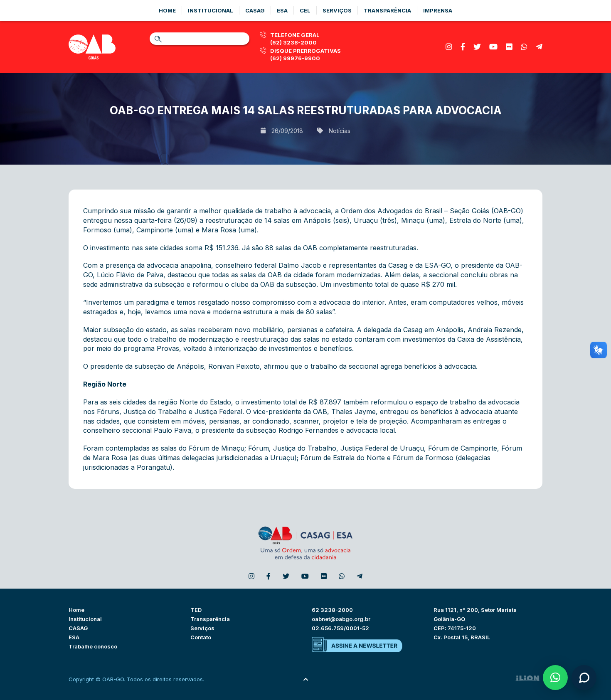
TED (196, 609)
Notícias (339, 130)
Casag (255, 10)
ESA (74, 637)
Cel (305, 10)
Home (167, 10)
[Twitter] (477, 46)
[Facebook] (463, 46)
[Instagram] (449, 46)
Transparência (387, 10)
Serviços (337, 10)
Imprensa (437, 10)
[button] (555, 677)
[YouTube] (493, 46)
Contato (200, 637)
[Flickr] (509, 46)
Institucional (210, 10)
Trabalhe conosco (93, 646)
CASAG (78, 628)
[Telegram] (539, 46)
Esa (282, 10)
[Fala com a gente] (584, 677)
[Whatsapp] (524, 46)
